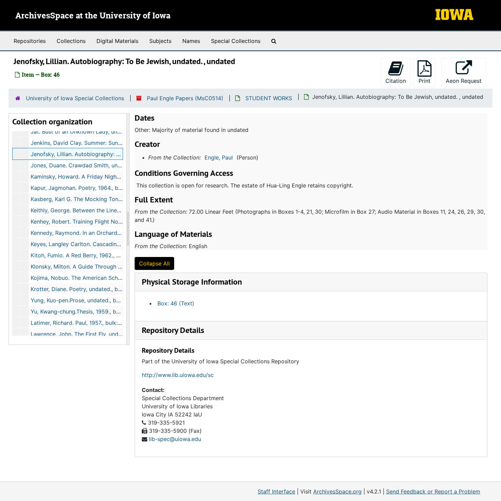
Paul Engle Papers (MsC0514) (185, 98)
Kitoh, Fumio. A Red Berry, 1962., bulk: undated (91, 255)
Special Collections (235, 40)
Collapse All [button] (154, 263)
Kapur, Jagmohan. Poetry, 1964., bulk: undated (90, 187)
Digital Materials (117, 40)
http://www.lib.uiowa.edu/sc (178, 374)
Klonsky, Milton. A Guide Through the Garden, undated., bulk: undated (120, 266)
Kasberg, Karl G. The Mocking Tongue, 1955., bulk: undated (107, 199)
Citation (395, 80)
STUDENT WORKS (268, 98)
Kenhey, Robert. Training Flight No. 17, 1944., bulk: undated (106, 221)
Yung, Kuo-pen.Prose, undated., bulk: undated (89, 300)
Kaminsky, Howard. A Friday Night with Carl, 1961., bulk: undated (114, 176)
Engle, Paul (218, 157)
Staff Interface (276, 491)
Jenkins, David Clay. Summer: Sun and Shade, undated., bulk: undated (121, 142)
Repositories (30, 40)
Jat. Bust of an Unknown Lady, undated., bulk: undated (101, 131)
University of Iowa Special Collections (75, 98)
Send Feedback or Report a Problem (433, 491)
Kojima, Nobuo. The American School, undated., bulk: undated (110, 277)
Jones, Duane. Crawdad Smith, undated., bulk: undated (101, 165)
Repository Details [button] (173, 330)
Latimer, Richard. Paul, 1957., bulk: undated (85, 322)
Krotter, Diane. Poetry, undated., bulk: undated (90, 289)
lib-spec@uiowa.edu (175, 439)
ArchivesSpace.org (337, 491)
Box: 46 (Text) (175, 303)
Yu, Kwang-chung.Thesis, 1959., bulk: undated (89, 311)
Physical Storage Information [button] (192, 281)
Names (191, 40)
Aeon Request (466, 80)
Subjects (160, 40)
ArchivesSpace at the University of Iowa (92, 16)
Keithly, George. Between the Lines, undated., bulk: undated (107, 210)
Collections (71, 40)
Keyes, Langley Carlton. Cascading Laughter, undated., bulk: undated (119, 244)
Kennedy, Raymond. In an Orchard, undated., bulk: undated (106, 232)
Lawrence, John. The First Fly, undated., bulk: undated (100, 334)
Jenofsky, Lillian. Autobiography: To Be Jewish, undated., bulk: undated (122, 154)
